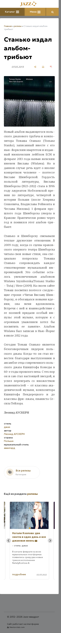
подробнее (19, 574)
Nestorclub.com (17, 627)
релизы (18, 26)
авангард (9, 447)
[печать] (43, 67)
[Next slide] (50, 540)
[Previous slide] (8, 540)
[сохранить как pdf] (51, 67)
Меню (33, 11)
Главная (8, 26)
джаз (7, 427)
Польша (8, 440)
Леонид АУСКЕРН (14, 434)
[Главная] (29, 4)
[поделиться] (35, 67)
